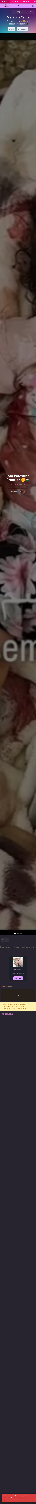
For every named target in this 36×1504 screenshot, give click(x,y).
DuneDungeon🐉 (16, 2)
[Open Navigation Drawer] (2, 6)
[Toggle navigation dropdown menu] (18, 6)
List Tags (11, 29)
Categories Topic (22, 29)
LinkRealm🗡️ (5, 2)
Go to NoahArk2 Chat (18, 489)
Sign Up (18, 978)
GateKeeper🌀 (27, 2)
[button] (15, 933)
